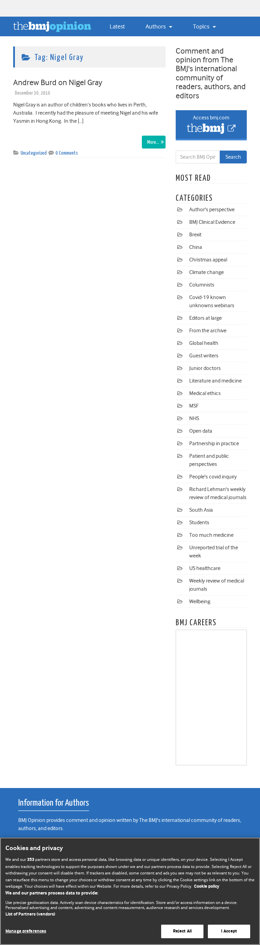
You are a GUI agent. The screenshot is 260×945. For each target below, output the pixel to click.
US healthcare (204, 568)
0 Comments (67, 153)
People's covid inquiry (213, 477)
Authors (156, 26)
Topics (202, 26)
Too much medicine (211, 535)
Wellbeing (199, 601)
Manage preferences (25, 931)
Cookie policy (206, 886)
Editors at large (205, 318)
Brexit (195, 235)
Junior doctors (205, 368)
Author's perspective (212, 209)
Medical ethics (205, 393)
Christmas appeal (208, 260)
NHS (194, 418)
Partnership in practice (214, 443)
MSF (193, 406)
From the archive (207, 331)
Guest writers (203, 356)
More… (153, 142)
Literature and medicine (215, 381)
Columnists (201, 285)
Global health (203, 343)
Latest (117, 26)
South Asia (201, 510)
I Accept (229, 931)
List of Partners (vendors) (30, 914)
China (195, 247)
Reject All (182, 931)
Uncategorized (34, 153)
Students (199, 522)
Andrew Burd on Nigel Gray (57, 82)
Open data (200, 431)
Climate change (206, 272)
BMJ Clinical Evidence (212, 222)
